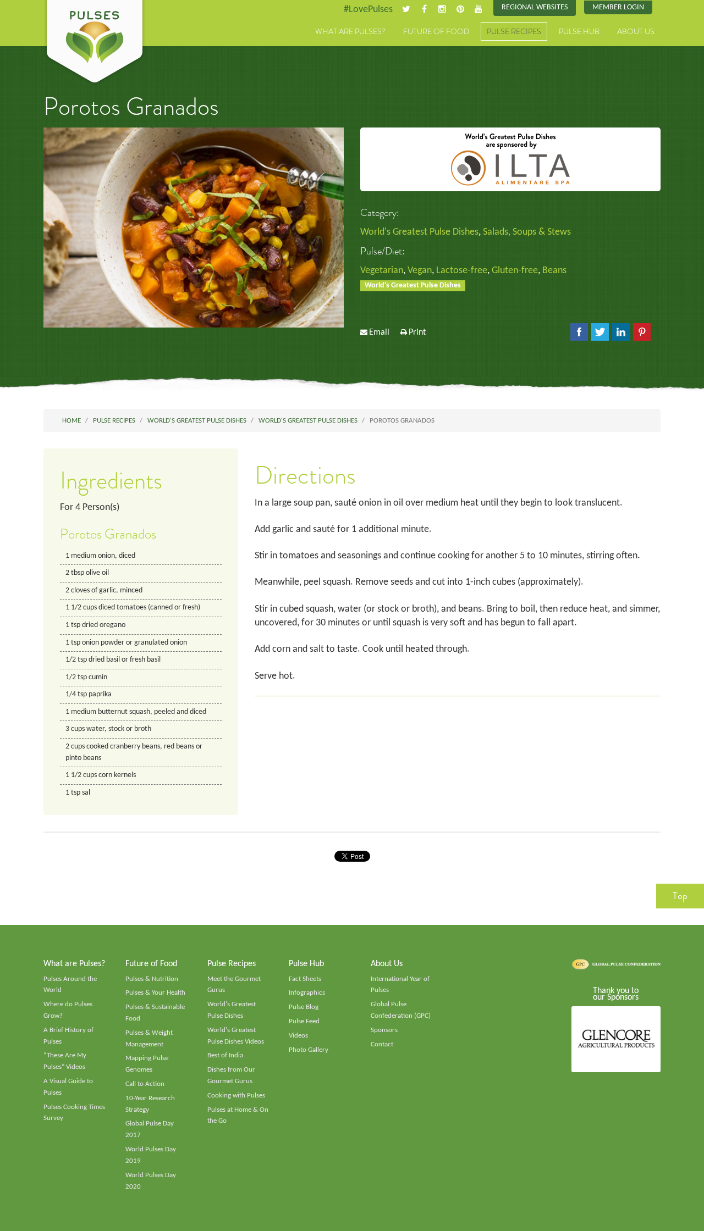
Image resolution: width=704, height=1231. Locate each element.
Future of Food (436, 31)
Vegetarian (381, 270)
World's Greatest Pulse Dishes (419, 232)
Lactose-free (461, 270)
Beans (554, 270)
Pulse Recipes (514, 31)
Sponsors (384, 1030)
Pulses (94, 43)
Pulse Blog (303, 1007)
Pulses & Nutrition (151, 979)
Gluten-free (515, 270)
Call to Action (144, 1084)
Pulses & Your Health (155, 992)
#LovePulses (368, 9)
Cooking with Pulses (236, 1095)
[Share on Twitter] (600, 332)
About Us (635, 31)
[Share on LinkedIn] (621, 332)
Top (680, 895)
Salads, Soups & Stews (527, 232)
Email (379, 332)
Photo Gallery (308, 1049)
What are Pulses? (350, 31)
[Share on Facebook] (579, 332)
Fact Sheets (305, 979)
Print (417, 332)
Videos (298, 1035)
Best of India (225, 1055)
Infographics (307, 992)
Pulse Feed (304, 1021)
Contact (382, 1044)
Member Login (618, 7)
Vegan (420, 270)
